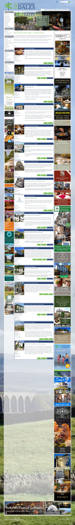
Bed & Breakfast (7, 18)
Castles (6, 65)
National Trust (7, 69)
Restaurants (7, 30)
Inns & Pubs (7, 15)
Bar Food (6, 31)
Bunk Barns (7, 22)
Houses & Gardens (8, 64)
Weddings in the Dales (9, 43)
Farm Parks (7, 67)
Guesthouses (7, 16)
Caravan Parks (7, 26)
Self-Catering (7, 21)
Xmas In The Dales (8, 38)
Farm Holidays (7, 20)
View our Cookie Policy (19, 519)
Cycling (6, 52)
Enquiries (66, 9)
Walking (6, 53)
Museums (6, 66)
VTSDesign (68, 519)
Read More (49, 78)
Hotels (6, 13)
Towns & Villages (54, 9)
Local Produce (7, 34)
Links (6, 48)
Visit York (6, 39)
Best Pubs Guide (8, 40)
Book (44, 259)
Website (49, 63)
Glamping (6, 25)
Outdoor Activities (8, 58)
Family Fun (7, 70)
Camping (6, 23)
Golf (5, 57)
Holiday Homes (47, 9)
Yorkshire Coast (61, 9)
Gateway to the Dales (8, 42)
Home (42, 9)
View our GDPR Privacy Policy (10, 519)
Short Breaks (7, 17)
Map (45, 63)
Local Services (7, 45)
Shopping (6, 44)
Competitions (7, 47)
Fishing (6, 56)
